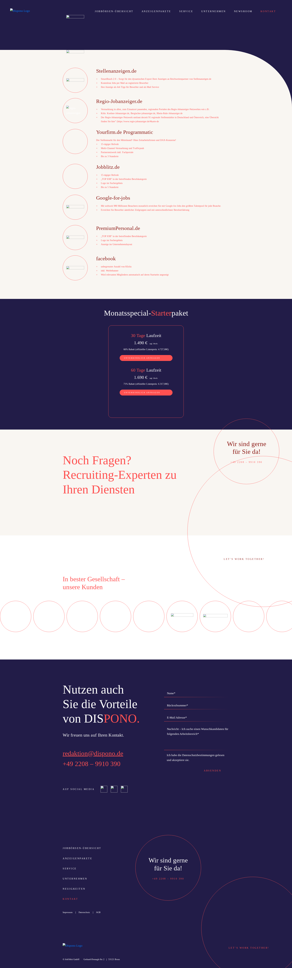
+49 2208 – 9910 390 (91, 763)
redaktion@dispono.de (93, 753)
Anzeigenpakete (156, 11)
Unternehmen (213, 11)
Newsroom (243, 11)
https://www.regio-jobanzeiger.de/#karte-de (138, 121)
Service (186, 11)
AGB (98, 912)
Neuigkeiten (74, 889)
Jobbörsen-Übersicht (114, 11)
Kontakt (268, 11)
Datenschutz (84, 912)
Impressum (67, 912)
